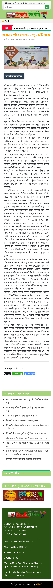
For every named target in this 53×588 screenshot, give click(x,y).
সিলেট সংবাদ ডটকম (14, 76)
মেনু (6, 21)
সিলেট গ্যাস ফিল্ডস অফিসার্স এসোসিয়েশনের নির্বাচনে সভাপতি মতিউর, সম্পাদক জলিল (27, 452)
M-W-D (39, 584)
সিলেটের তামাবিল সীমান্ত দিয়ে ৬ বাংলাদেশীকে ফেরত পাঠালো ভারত (27, 427)
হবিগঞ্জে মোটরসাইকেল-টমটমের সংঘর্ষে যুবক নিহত (26, 438)
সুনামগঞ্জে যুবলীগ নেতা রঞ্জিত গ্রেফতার (21, 415)
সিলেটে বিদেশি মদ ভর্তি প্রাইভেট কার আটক (23, 458)
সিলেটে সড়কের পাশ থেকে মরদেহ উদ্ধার (22, 420)
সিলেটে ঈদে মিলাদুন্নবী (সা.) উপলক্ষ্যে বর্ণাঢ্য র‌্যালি (26, 433)
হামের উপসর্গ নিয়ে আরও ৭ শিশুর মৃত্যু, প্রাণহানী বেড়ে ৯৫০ (27, 444)
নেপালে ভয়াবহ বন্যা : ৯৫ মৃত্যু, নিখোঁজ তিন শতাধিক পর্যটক (27, 401)
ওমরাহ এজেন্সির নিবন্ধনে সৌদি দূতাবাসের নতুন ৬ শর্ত (26, 409)
